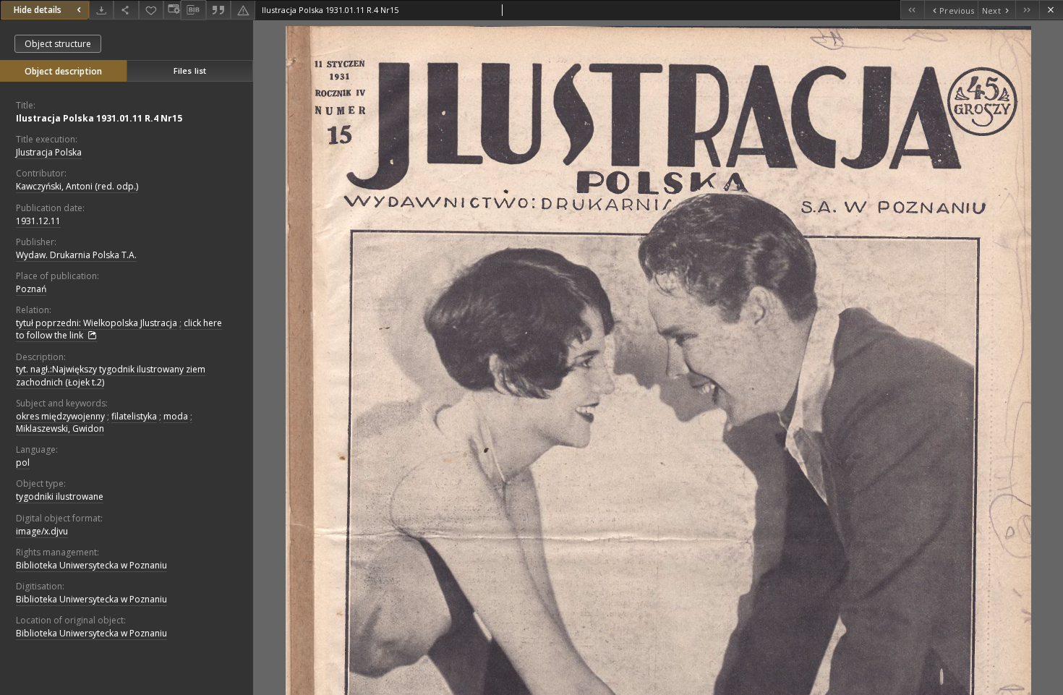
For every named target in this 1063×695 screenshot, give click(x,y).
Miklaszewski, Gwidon (60, 428)
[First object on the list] (912, 10)
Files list (190, 70)
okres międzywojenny (60, 416)
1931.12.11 (38, 221)
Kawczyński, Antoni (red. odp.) (77, 186)
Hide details (37, 10)
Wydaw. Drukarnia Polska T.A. (76, 255)
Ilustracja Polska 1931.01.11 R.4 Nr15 (99, 118)
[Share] (126, 10)
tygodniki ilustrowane (59, 496)
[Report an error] (243, 10)
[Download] (101, 10)
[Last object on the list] (1027, 10)
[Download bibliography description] (193, 10)
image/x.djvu (42, 531)
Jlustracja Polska (49, 152)
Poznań (31, 289)
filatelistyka (134, 416)
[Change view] (172, 10)
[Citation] (218, 10)
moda (175, 416)
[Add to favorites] (151, 10)
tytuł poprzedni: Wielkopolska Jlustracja (96, 323)
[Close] (1051, 10)
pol (23, 462)
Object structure (58, 44)
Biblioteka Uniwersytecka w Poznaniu (91, 565)
